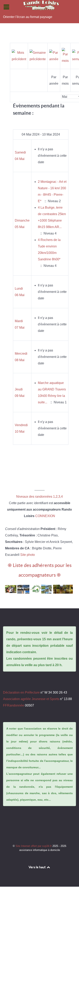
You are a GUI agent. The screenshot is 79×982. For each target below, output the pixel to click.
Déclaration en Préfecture (21, 692)
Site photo (27, 554)
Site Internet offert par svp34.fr (34, 845)
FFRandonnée (13, 705)
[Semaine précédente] (38, 55)
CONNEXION (45, 516)
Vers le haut (37, 867)
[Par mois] (65, 55)
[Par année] (53, 55)
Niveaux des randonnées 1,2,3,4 (39, 496)
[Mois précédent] (19, 55)
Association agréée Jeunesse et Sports (31, 699)
